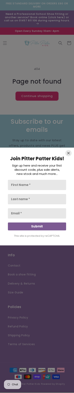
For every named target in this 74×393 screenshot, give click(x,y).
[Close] (68, 153)
